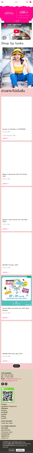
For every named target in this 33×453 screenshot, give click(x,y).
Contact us (4, 438)
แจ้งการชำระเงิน (5, 430)
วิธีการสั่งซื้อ (4, 428)
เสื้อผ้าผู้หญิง (4, 408)
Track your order (6, 432)
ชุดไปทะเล (4, 410)
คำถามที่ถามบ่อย (5, 434)
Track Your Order (7, 423)
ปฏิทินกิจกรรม (5, 436)
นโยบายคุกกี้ (5, 447)
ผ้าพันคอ (3, 416)
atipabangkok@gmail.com (9, 381)
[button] (26, 2)
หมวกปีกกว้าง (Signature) (9, 406)
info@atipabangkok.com (13, 379)
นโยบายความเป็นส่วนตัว (18, 445)
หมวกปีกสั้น (4, 412)
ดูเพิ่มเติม (5, 138)
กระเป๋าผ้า (3, 418)
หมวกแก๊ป (4, 414)
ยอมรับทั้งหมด (20, 450)
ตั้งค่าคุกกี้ (11, 450)
